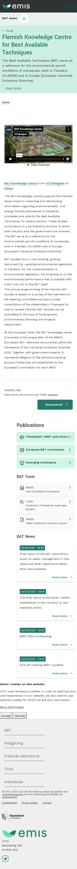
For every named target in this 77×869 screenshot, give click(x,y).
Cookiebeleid (9, 802)
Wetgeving (13, 743)
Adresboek (13, 782)
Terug (9, 30)
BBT (7, 730)
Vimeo (8, 188)
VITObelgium (55, 183)
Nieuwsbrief (54, 404)
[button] (38, 18)
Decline (20, 716)
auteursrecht (9, 797)
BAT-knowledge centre (21, 183)
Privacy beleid (29, 802)
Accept (6, 716)
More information (12, 707)
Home (6, 102)
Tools (9, 769)
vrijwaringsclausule (12, 794)
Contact (47, 802)
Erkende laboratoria (21, 756)
